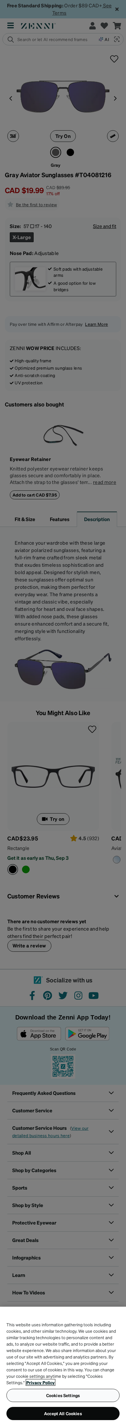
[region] (63, 1366)
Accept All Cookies (63, 1413)
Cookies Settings (63, 1395)
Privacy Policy (40, 1382)
